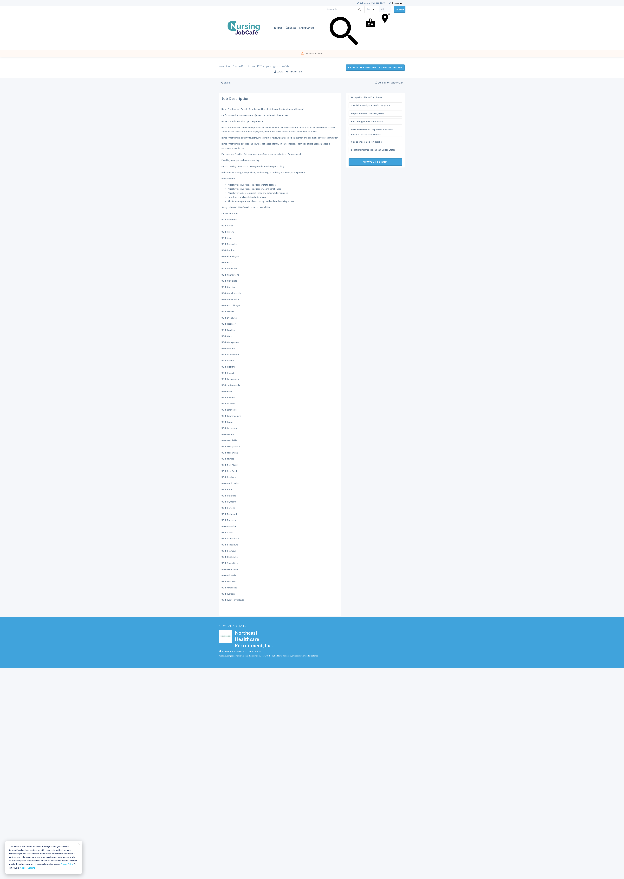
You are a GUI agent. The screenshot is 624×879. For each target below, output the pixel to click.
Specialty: (356, 105)
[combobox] (370, 9)
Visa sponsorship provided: (365, 141)
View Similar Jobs (375, 162)
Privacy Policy (67, 864)
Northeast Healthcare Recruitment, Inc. (254, 639)
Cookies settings (27, 868)
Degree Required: (359, 113)
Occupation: (357, 97)
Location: (356, 149)
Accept (79, 844)
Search (400, 9)
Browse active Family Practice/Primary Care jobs (375, 67)
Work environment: (360, 129)
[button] (225, 83)
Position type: (358, 121)
